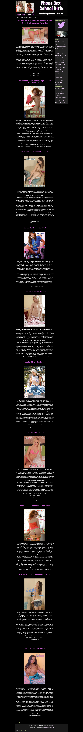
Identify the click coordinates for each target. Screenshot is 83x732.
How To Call (24, 17)
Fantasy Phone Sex (60, 51)
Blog (18, 17)
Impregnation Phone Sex (61, 55)
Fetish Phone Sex (59, 53)
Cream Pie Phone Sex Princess (34, 362)
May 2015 (58, 84)
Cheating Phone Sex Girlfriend (35, 648)
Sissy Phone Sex (59, 66)
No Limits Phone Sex (60, 60)
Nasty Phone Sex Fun (60, 100)
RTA (53, 725)
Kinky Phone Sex (59, 57)
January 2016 (59, 77)
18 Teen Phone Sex (60, 41)
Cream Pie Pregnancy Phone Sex (35, 23)
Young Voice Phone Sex (61, 73)
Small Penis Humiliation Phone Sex (35, 152)
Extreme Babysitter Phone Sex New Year (35, 574)
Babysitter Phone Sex (60, 43)
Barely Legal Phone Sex (61, 44)
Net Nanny (51, 727)
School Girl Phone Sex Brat (35, 228)
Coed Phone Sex (59, 48)
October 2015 (59, 82)
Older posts (19, 722)
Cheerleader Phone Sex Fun (35, 291)
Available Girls (33, 17)
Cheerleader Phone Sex (61, 46)
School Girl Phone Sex (60, 64)
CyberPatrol (46, 727)
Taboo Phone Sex (59, 71)
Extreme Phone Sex (60, 50)
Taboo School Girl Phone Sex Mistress (34, 505)
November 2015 (59, 80)
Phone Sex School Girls (23, 730)
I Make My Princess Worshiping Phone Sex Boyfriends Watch (35, 81)
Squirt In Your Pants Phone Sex (34, 432)
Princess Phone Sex (60, 62)
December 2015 (59, 78)
